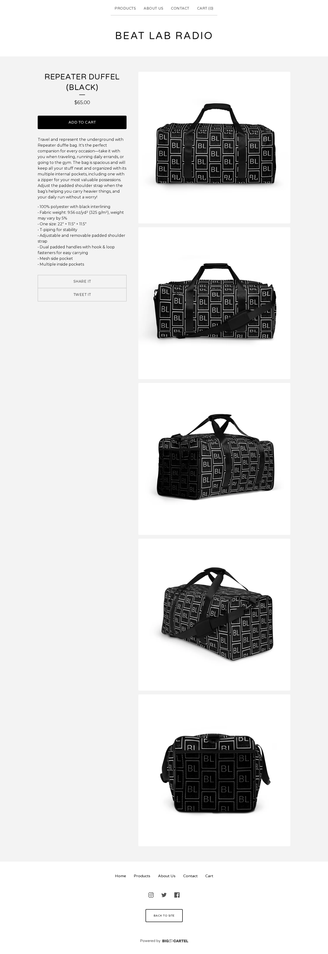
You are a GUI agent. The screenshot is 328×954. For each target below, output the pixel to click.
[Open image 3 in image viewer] (214, 459)
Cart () (205, 8)
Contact (180, 8)
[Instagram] (151, 895)
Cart (209, 876)
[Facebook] (176, 895)
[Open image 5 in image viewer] (214, 770)
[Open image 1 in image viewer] (214, 148)
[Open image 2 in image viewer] (214, 303)
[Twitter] (164, 895)
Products (125, 8)
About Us (153, 8)
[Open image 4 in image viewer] (214, 615)
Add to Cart (82, 122)
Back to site (164, 915)
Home (120, 876)
